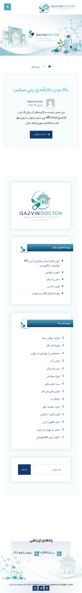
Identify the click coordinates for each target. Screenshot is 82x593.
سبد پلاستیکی (53, 369)
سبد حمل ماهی (52, 384)
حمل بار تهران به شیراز (48, 430)
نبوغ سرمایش (53, 376)
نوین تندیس (53, 286)
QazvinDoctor (35, 102)
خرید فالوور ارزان (51, 422)
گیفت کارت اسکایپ (50, 415)
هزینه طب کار (53, 346)
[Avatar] (50, 102)
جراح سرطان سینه (51, 338)
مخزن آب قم (52, 279)
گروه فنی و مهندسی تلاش (20, 584)
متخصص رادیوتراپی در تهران (45, 353)
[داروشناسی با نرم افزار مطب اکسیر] (57, 8)
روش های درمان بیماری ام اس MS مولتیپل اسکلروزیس (41, 263)
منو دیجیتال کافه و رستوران (45, 293)
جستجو (24, 469)
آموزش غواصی (52, 272)
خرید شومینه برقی (51, 407)
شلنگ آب (55, 399)
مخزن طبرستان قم (51, 391)
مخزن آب (55, 361)
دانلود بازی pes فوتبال (48, 437)
